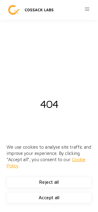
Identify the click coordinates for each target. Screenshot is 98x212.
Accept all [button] (49, 197)
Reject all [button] (49, 182)
